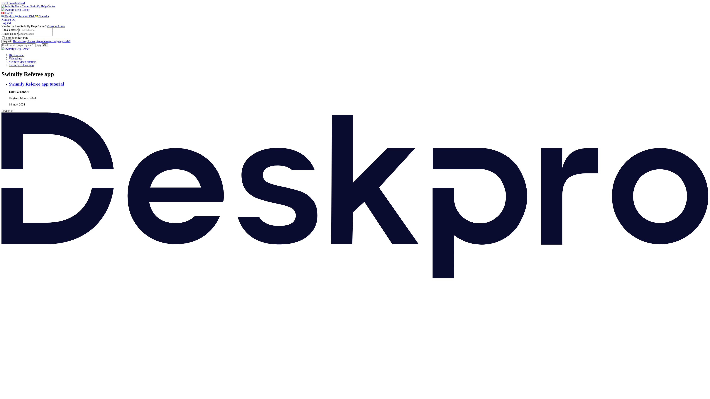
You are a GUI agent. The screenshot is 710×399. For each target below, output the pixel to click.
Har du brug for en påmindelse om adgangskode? (41, 41)
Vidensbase (15, 58)
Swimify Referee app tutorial (36, 84)
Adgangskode (9, 33)
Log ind (6, 23)
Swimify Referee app (21, 65)
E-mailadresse (9, 29)
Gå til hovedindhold (13, 3)
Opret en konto (56, 26)
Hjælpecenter (16, 55)
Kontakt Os (8, 19)
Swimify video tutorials (22, 61)
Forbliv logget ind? (17, 37)
